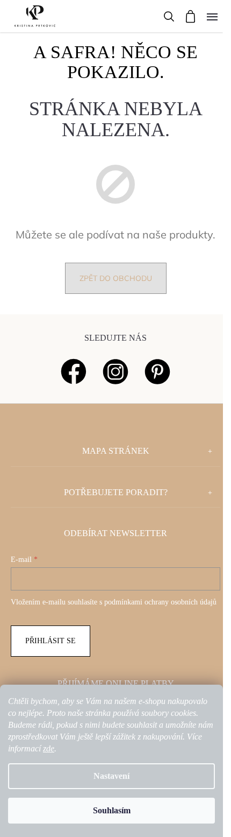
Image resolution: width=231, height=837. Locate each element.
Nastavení (111, 775)
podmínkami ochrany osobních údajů (160, 602)
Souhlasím (112, 810)
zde (48, 748)
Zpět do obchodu (116, 278)
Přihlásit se (50, 641)
